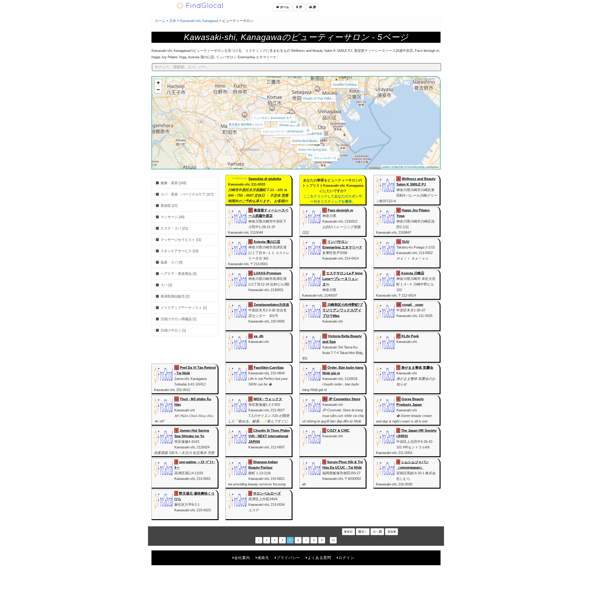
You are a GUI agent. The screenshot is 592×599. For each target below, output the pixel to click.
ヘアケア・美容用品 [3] (178, 274)
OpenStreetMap (416, 167)
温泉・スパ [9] (171, 262)
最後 (391, 531)
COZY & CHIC (338, 430)
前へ (364, 531)
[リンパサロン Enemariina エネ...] (272, 108)
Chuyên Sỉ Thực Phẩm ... (318, 98)
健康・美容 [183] (173, 183)
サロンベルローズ (325, 158)
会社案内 (242, 558)
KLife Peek (410, 336)
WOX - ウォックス (267, 399)
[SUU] (292, 112)
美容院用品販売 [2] (174, 296)
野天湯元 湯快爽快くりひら (246, 124)
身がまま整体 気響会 (417, 367)
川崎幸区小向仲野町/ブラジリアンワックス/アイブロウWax (342, 310)
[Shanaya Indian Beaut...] (321, 145)
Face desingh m (340, 210)
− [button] (158, 90)
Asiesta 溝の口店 (266, 242)
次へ (376, 531)
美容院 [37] (168, 206)
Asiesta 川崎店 (412, 273)
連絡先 (263, 558)
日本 (172, 21)
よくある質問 (319, 558)
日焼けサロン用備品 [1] (178, 319)
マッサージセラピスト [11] (180, 240)
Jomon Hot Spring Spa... (313, 149)
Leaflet (385, 167)
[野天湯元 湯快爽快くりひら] (244, 115)
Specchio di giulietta (264, 179)
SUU (293, 122)
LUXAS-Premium (267, 273)
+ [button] (158, 83)
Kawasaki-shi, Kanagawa (199, 21)
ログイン (346, 558)
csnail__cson (412, 305)
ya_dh (258, 336)
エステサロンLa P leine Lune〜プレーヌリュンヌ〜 (342, 278)
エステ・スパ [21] (174, 228)
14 (333, 540)
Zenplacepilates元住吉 (271, 305)
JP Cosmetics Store (344, 399)
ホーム (284, 7)
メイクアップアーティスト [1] (183, 308)
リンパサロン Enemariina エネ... (273, 118)
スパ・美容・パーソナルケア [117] (186, 194)
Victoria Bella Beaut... (305, 141)
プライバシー (288, 558)
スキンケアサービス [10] (179, 251)
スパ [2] (166, 285)
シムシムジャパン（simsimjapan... (283, 131)
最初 (349, 531)
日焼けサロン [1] (173, 330)
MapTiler (399, 167)
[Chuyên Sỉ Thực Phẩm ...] (317, 89)
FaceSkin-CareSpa (345, 84)
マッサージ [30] (172, 217)
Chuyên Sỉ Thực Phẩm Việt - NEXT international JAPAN (269, 436)
